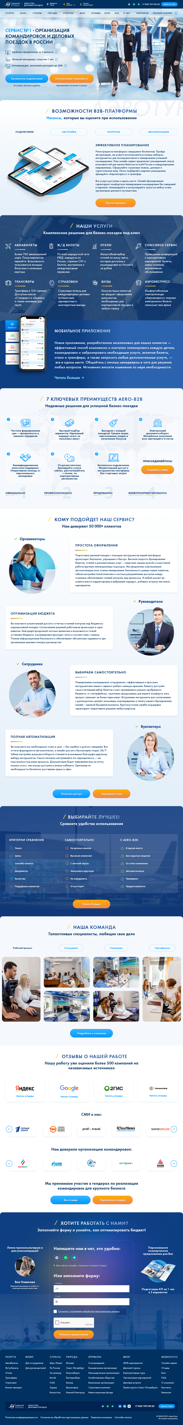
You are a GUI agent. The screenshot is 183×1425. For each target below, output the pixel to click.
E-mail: (58, 1296)
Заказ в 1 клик (169, 4)
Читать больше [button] (68, 377)
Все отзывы (70, 1200)
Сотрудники (71, 947)
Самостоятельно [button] (79, 840)
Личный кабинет (163, 13)
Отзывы (95, 13)
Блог (107, 13)
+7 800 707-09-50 (151, 4)
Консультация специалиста (71, 78)
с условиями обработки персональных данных (88, 1311)
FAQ (117, 13)
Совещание (116, 947)
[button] (10, 13)
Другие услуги (12, 362)
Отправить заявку (157, 469)
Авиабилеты (12, 328)
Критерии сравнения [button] (26, 840)
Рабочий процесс (22, 947)
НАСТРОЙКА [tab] (69, 131)
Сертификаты (162, 947)
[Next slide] (174, 1129)
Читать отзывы (25, 1096)
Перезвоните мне (111, 794)
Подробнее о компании (91, 1033)
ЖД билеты (12, 350)
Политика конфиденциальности (21, 1417)
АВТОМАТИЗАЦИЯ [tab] (158, 131)
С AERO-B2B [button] (129, 840)
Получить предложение (73, 1334)
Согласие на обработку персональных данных (64, 1417)
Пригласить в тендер (112, 1200)
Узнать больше (91, 904)
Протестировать (116, 203)
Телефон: (59, 1283)
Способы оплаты (123, 1417)
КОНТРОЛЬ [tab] (113, 131)
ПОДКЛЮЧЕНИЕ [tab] (25, 131)
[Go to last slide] (9, 1129)
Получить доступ (71, 794)
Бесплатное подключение (27, 78)
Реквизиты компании (101, 1417)
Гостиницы (12, 339)
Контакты (142, 13)
